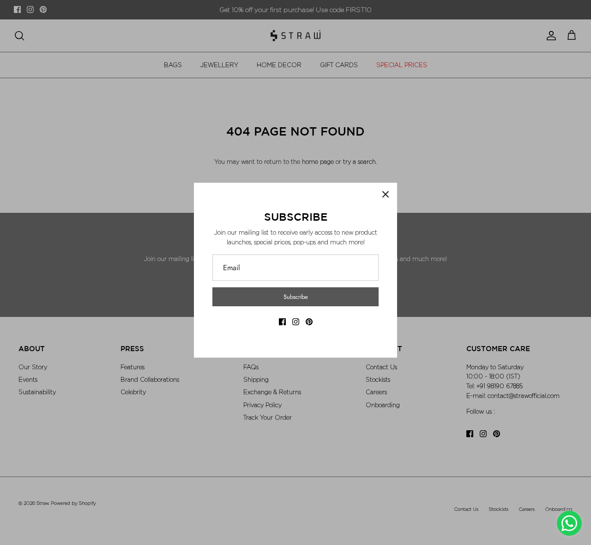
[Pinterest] (309, 321)
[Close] (385, 194)
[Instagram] (295, 321)
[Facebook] (282, 321)
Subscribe (295, 296)
